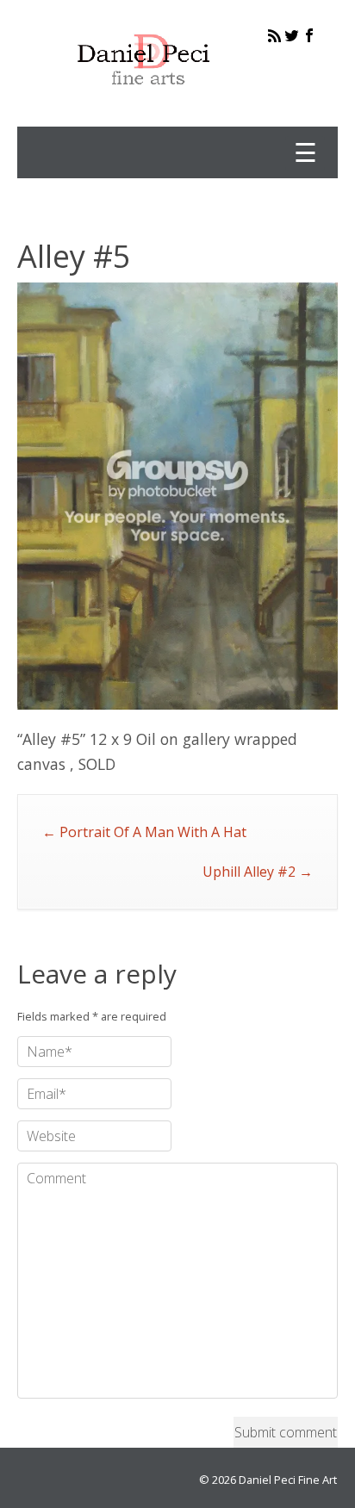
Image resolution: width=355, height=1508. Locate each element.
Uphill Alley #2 (257, 871)
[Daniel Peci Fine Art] (144, 98)
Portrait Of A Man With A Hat (144, 831)
